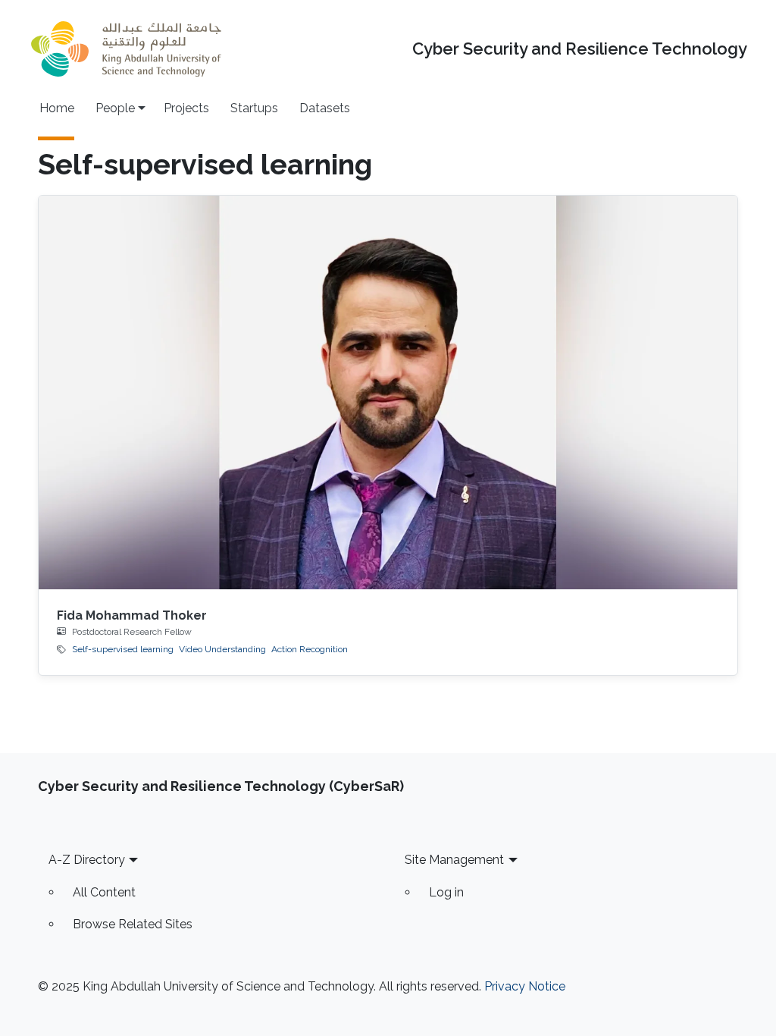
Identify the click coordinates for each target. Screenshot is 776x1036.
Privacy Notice (524, 986)
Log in (446, 892)
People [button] (115, 108)
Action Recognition (309, 649)
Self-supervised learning (123, 649)
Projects (186, 108)
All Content (104, 892)
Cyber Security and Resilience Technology (579, 48)
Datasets (324, 108)
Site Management (454, 859)
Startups (254, 108)
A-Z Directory (86, 859)
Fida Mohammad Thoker (132, 615)
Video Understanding (222, 649)
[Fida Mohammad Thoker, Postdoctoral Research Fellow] (388, 392)
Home (56, 108)
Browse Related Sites (132, 924)
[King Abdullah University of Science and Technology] (126, 49)
